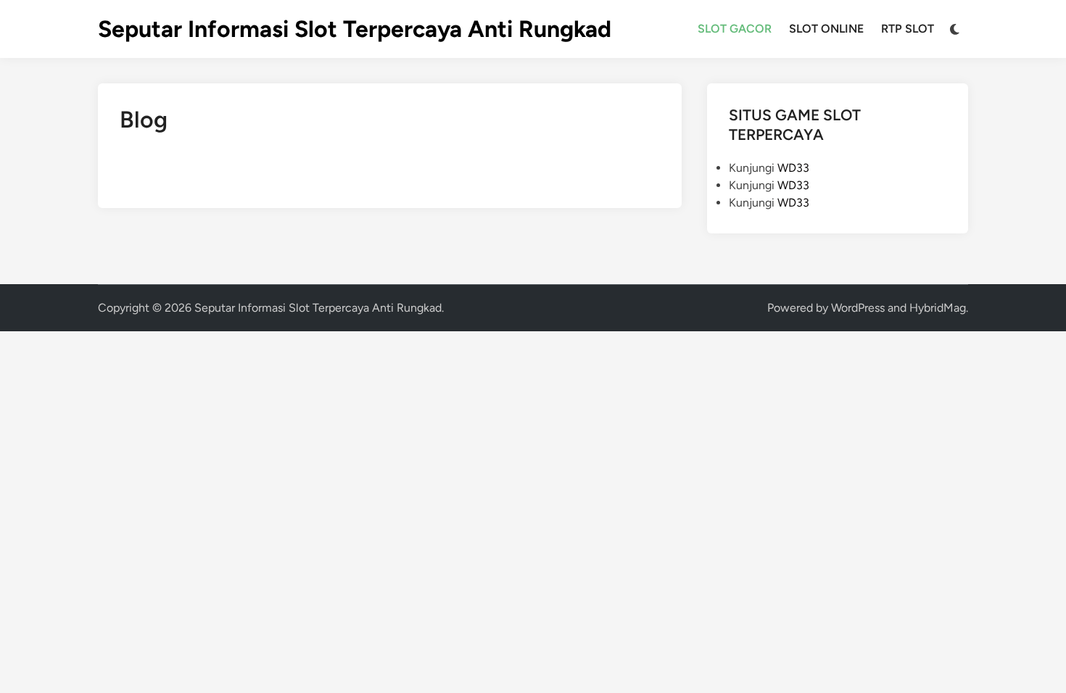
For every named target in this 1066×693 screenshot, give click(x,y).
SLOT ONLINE (826, 29)
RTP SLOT (907, 29)
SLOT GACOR (735, 29)
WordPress (858, 308)
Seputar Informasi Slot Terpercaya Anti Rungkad (354, 29)
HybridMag (937, 308)
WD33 (793, 168)
